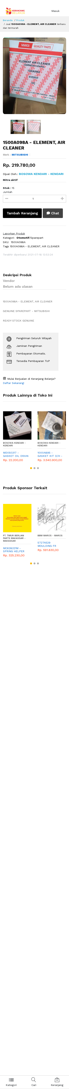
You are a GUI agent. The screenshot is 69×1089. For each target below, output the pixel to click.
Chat (54, 213)
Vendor (9, 281)
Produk (20, 20)
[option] (34, 76)
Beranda (7, 20)
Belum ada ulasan (18, 286)
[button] (31, 468)
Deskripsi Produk (17, 275)
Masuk (55, 10)
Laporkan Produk (14, 233)
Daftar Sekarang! (13, 382)
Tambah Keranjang (22, 213)
